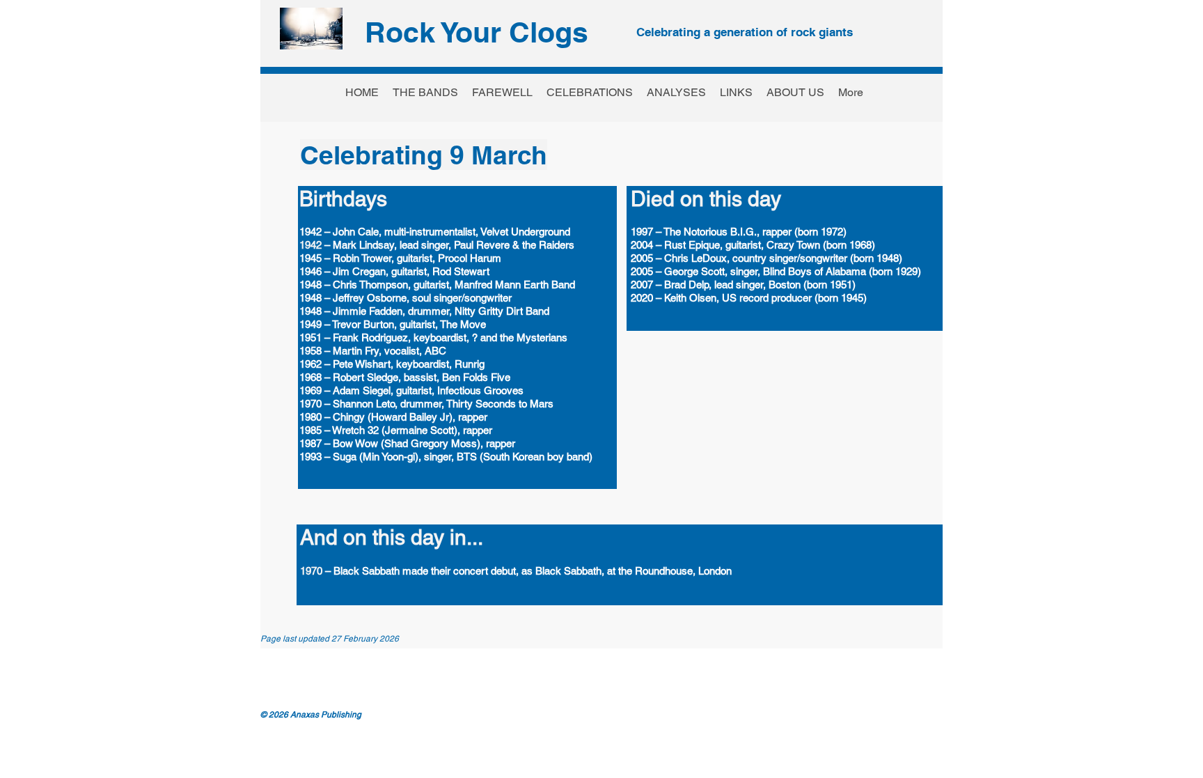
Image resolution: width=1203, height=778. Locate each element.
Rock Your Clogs (476, 32)
